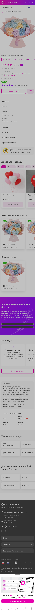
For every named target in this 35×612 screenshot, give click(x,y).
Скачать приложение (17, 601)
